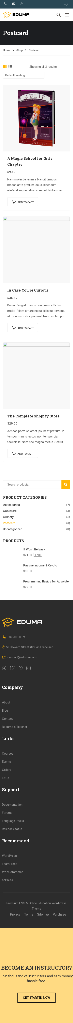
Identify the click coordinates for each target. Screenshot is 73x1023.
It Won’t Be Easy (34, 549)
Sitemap (43, 914)
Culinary (8, 517)
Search (67, 484)
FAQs (5, 778)
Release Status (12, 829)
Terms (28, 914)
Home (6, 50)
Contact (7, 719)
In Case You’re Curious (27, 290)
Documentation (12, 804)
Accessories (11, 505)
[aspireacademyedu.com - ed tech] (16, 15)
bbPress (7, 880)
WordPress (9, 856)
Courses (7, 753)
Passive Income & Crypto (40, 565)
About (6, 702)
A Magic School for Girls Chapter (29, 161)
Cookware (10, 511)
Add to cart (25, 202)
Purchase (59, 914)
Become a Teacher (14, 727)
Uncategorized (12, 529)
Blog (5, 710)
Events (6, 761)
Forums (7, 813)
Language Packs (13, 821)
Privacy (15, 914)
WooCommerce (12, 872)
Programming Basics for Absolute (46, 581)
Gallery (6, 770)
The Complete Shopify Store (33, 416)
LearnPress (9, 864)
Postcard (9, 523)
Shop (19, 50)
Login (66, 4)
